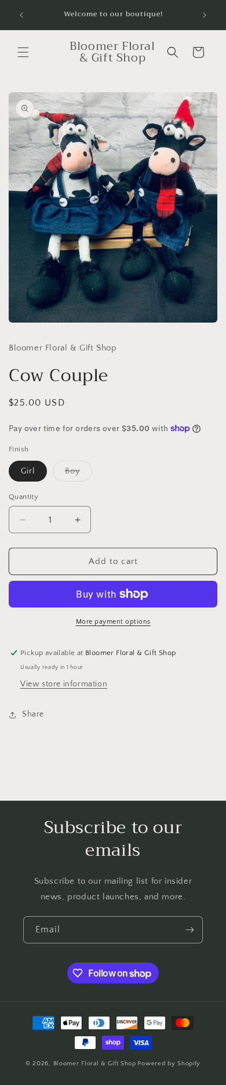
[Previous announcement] (21, 15)
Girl (28, 471)
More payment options (113, 621)
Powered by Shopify (169, 1063)
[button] (23, 52)
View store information (63, 684)
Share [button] (33, 714)
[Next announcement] (204, 15)
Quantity (23, 497)
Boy (78, 474)
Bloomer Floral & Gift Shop (94, 1063)
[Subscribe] (189, 929)
